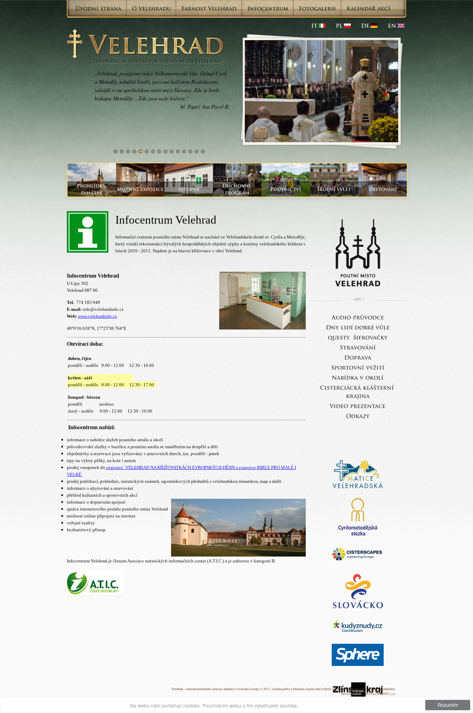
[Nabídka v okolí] (358, 377)
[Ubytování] (382, 189)
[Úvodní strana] (98, 8)
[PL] (343, 25)
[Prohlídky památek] (92, 189)
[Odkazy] (357, 415)
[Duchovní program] (237, 189)
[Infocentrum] (267, 8)
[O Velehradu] (151, 8)
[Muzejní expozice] (140, 189)
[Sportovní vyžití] (358, 367)
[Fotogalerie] (317, 8)
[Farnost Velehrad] (209, 8)
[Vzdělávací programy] (334, 189)
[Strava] (358, 347)
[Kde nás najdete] (358, 357)
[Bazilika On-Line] (358, 405)
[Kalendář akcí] (369, 8)
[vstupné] (188, 189)
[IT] (318, 25)
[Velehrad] (396, 25)
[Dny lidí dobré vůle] (358, 327)
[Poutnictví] (285, 189)
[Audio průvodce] (358, 317)
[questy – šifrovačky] (358, 337)
